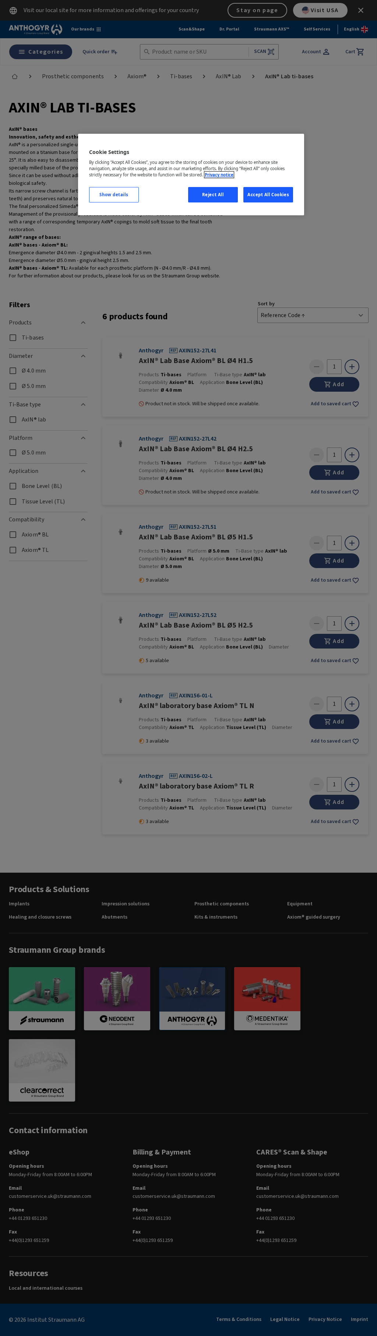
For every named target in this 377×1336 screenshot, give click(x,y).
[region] (191, 175)
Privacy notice (219, 174)
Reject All (213, 194)
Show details (113, 194)
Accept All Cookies (268, 194)
